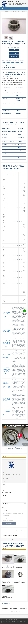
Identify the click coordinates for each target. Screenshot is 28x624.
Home (2, 11)
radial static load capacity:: (9, 93)
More (13, 539)
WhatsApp (14, 53)
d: (2, 158)
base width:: (5, 96)
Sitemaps (18, 619)
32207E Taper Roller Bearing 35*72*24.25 (6, 330)
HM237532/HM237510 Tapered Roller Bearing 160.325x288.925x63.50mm (6, 386)
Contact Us (8, 619)
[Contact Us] (24, 312)
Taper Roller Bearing (13, 11)
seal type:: (4, 98)
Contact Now (14, 50)
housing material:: (6, 113)
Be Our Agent (14, 56)
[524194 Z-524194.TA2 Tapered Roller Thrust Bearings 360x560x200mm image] (14, 25)
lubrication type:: (6, 154)
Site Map (14, 619)
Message (4, 510)
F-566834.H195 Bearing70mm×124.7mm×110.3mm (6, 314)
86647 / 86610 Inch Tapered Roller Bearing (6, 356)
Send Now (9, 523)
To (3, 490)
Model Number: (6, 87)
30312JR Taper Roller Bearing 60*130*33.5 (6, 413)
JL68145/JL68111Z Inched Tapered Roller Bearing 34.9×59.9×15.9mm (6, 343)
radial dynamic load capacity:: (7, 107)
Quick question (6, 501)
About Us (3, 619)
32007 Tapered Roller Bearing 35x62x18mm (6, 400)
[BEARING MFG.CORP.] (4, 3)
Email (3, 484)
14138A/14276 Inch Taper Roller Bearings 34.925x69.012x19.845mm (6, 370)
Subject (4, 495)
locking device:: (6, 90)
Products (6, 11)
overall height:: (6, 110)
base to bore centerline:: (8, 103)
